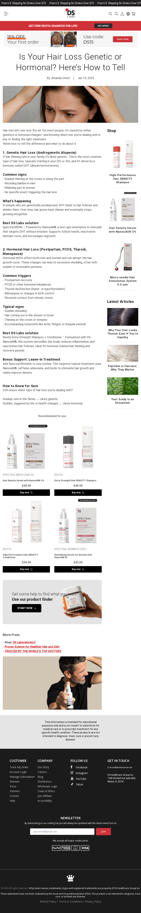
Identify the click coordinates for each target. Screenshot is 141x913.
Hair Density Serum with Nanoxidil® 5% (23, 480)
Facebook (81, 767)
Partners (15, 791)
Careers (42, 772)
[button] (6, 14)
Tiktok (79, 784)
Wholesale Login (47, 786)
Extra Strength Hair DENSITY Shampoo (75, 480)
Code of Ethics (46, 791)
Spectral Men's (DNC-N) (18, 474)
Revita (58, 474)
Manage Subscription (22, 776)
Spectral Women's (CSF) (70, 549)
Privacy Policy (93, 901)
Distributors (45, 781)
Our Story (43, 767)
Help (12, 800)
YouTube (81, 778)
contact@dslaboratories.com (120, 767)
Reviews (14, 781)
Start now (24, 608)
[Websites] (128, 14)
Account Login (18, 772)
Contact (14, 796)
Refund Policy (48, 901)
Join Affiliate (45, 796)
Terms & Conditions (70, 901)
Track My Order (19, 767)
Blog (40, 776)
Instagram (82, 773)
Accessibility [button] (45, 800)
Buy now (24, 492)
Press (13, 786)
